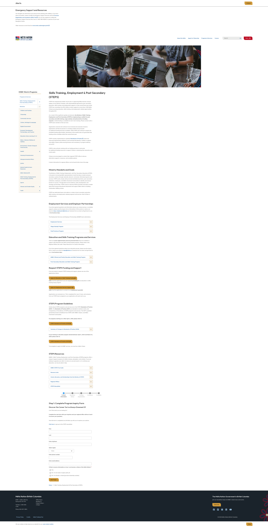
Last (50, 435)
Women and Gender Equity (27, 186)
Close (249, 524)
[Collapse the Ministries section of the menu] (39, 106)
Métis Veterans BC (25, 173)
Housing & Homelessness (26, 155)
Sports (22, 182)
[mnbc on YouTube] (230, 510)
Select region (52, 447)
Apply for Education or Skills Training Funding (62, 278)
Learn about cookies (48, 524)
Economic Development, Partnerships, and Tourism (27, 131)
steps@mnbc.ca (67, 250)
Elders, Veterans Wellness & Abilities (27, 141)
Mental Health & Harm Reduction (26, 168)
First (50, 429)
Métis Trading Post (38, 517)
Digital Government (25, 126)
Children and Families (26, 110)
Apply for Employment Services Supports (61, 287)
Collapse (248, 3)
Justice (22, 163)
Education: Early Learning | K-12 (28, 136)
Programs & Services (206, 38)
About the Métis (181, 38)
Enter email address (54, 461)
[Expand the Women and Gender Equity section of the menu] (39, 186)
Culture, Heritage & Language (28, 122)
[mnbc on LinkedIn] (226, 510)
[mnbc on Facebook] (213, 510)
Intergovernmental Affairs (27, 159)
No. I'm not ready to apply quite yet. (61, 472)
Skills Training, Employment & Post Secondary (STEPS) (27, 101)
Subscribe (216, 504)
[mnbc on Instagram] (222, 510)
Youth (21, 190)
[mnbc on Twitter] (217, 510)
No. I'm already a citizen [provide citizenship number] (65, 475)
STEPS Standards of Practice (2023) (60, 341)
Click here (51, 424)
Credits (28, 517)
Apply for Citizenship (193, 38)
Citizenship (23, 114)
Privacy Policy (20, 517)
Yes (52, 470)
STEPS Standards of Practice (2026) (60, 323)
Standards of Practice (76, 138)
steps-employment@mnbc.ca (61, 211)
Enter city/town (53, 441)
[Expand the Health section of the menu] (39, 151)
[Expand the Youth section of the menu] (39, 190)
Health (22, 151)
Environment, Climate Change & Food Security (28, 146)
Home (50, 485)
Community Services (25, 118)
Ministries (22, 106)
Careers (217, 38)
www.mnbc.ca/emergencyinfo (40, 25)
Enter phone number (54, 454)
